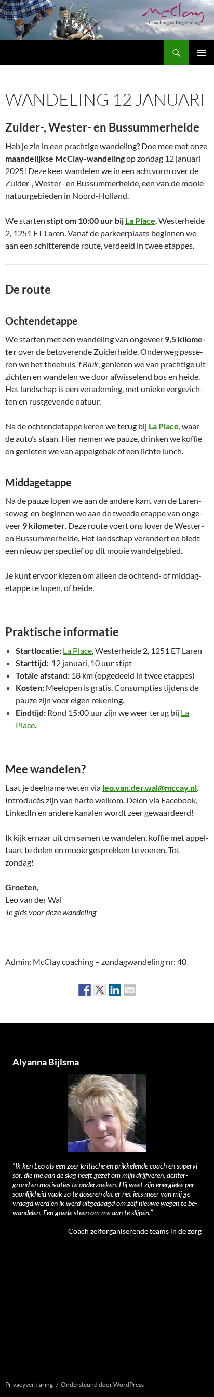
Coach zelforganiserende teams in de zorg (135, 1231)
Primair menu (201, 52)
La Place (140, 220)
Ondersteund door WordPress (102, 1384)
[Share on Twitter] (99, 990)
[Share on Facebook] (84, 990)
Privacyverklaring (29, 1384)
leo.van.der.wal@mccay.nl (149, 788)
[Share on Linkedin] (115, 990)
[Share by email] (130, 990)
